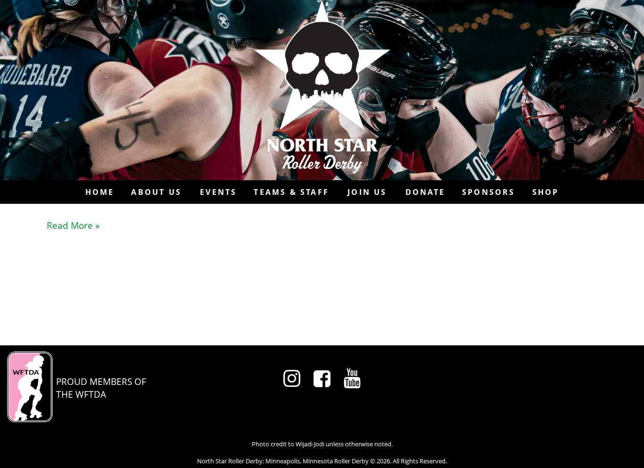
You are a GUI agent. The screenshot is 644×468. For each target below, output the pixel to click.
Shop (545, 192)
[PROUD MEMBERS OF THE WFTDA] (76, 418)
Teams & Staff (291, 192)
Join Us (367, 192)
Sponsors (488, 192)
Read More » (73, 225)
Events (218, 192)
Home (100, 192)
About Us (156, 192)
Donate (425, 192)
